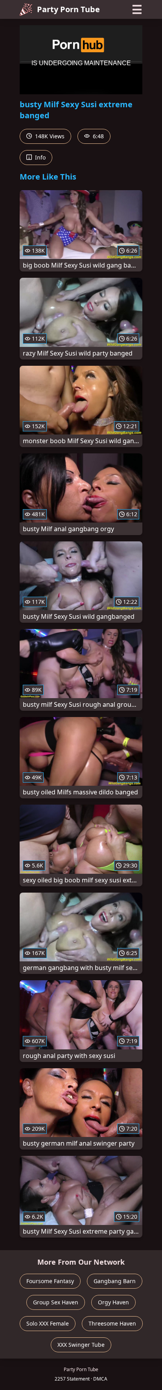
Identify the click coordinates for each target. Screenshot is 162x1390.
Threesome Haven (112, 1323)
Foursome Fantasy (50, 1281)
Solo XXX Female (47, 1323)
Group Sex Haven (55, 1302)
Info (39, 157)
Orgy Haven (113, 1302)
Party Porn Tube (68, 9)
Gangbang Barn (115, 1281)
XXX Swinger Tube (81, 1344)
